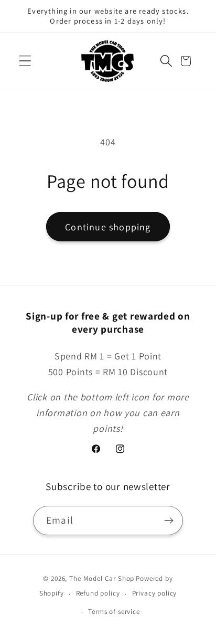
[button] (25, 61)
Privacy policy (154, 593)
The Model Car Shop (101, 578)
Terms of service (113, 611)
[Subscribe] (168, 520)
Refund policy (98, 593)
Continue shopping (107, 227)
